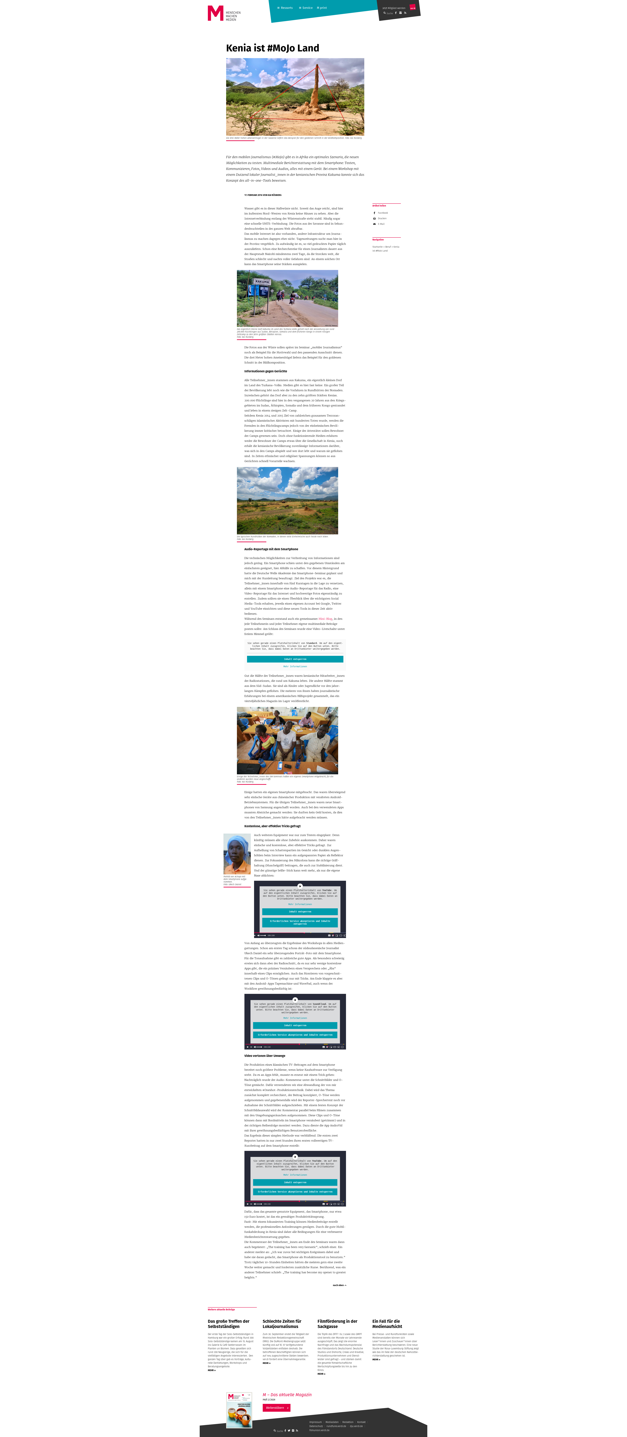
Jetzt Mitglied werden (394, 8)
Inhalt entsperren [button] (295, 659)
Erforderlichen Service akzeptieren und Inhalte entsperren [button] (300, 922)
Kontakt (361, 1422)
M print (322, 8)
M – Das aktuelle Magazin (287, 1395)
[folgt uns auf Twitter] (289, 1430)
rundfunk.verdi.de (336, 1426)
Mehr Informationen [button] (295, 666)
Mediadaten (332, 1422)
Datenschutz (316, 1426)
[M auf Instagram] (400, 13)
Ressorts (287, 8)
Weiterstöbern (275, 1408)
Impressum (315, 1422)
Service (308, 8)
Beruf (388, 246)
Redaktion (348, 1422)
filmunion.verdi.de (319, 1430)
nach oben (338, 1285)
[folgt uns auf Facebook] (285, 1430)
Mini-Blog (325, 618)
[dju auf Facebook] (396, 13)
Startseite (377, 246)
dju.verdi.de (356, 1426)
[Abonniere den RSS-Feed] (405, 13)
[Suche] (275, 1430)
